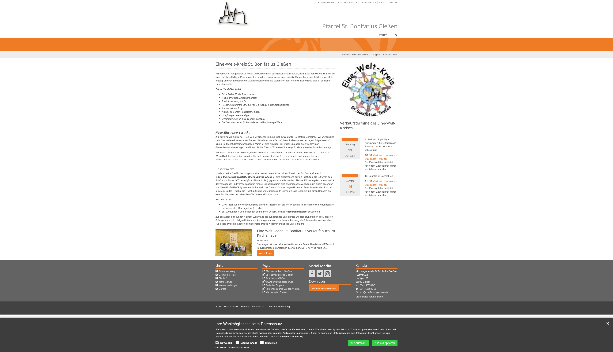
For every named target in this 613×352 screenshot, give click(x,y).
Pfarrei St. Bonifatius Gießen (355, 54)
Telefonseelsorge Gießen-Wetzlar (282, 288)
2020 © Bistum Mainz (227, 306)
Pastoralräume (347, 2)
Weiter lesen (265, 253)
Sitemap (245, 306)
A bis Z (383, 2)
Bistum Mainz (326, 2)
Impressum (258, 306)
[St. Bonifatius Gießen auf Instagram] (327, 273)
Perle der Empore (274, 285)
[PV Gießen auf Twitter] (320, 273)
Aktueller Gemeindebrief (324, 288)
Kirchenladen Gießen (276, 292)
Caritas (222, 288)
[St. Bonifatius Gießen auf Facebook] (312, 273)
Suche (393, 2)
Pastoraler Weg (227, 271)
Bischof (223, 278)
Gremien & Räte (227, 274)
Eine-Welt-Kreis (390, 54)
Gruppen (376, 54)
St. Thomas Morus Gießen (279, 274)
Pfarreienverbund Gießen (278, 271)
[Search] (394, 35)
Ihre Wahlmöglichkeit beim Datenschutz (249, 323)
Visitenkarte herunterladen (369, 296)
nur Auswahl (358, 343)
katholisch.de (225, 281)
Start (382, 35)
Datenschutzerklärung (278, 306)
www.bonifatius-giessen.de (279, 281)
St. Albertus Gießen (275, 278)
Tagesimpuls (368, 2)
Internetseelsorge (228, 285)
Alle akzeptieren (385, 343)
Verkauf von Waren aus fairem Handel (381, 157)
